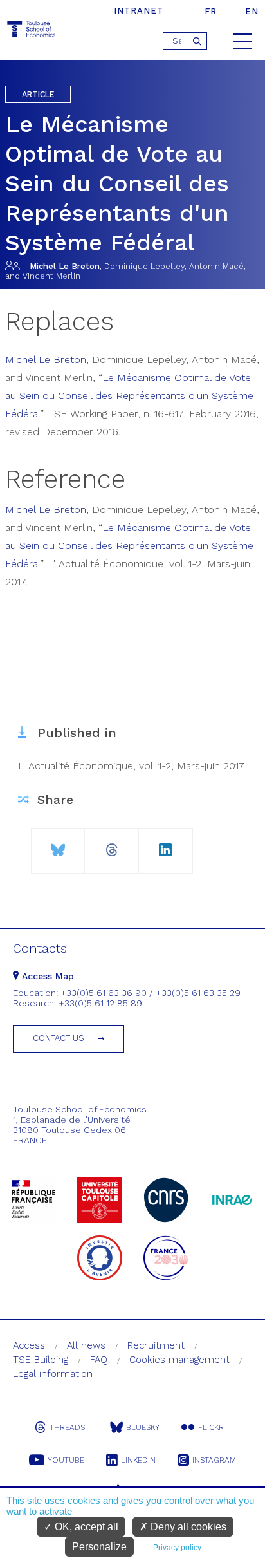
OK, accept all (85, 1526)
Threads (67, 1427)
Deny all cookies (187, 1526)
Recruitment (156, 1345)
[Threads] (111, 844)
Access (29, 1345)
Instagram (214, 1460)
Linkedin (138, 1460)
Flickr (211, 1427)
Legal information (53, 1374)
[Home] (32, 31)
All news (86, 1345)
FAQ (98, 1359)
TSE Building (40, 1359)
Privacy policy (177, 1547)
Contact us (58, 1038)
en (252, 11)
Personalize (99, 1546)
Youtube (66, 1460)
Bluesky (143, 1427)
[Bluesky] (58, 844)
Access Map (46, 976)
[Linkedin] (165, 844)
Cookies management (179, 1359)
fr (211, 11)
